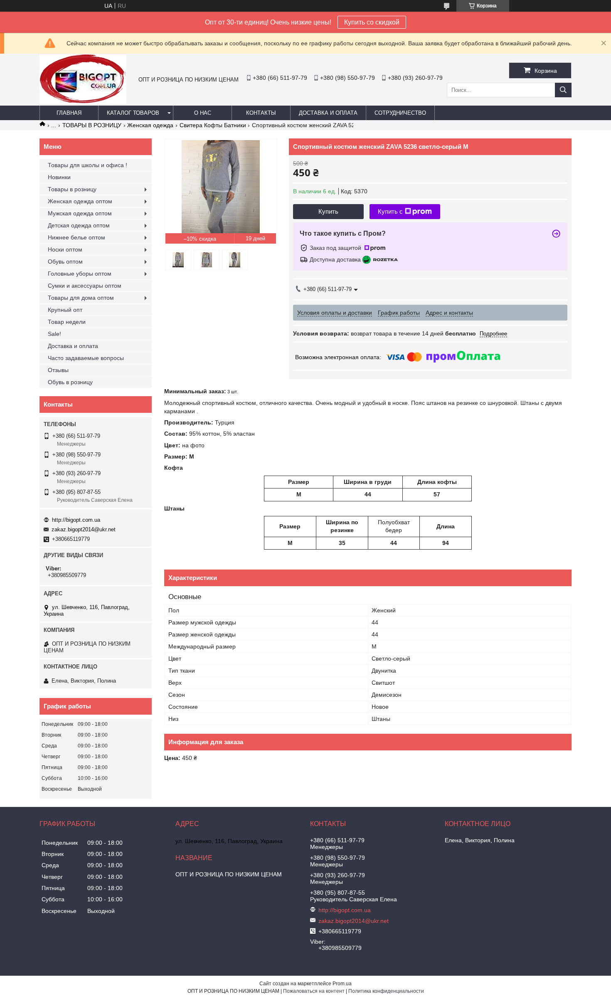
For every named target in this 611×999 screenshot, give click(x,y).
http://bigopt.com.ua (76, 520)
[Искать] (563, 90)
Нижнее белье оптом (76, 237)
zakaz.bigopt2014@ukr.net (84, 529)
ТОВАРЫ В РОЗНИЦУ (91, 125)
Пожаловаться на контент (314, 991)
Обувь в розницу (70, 382)
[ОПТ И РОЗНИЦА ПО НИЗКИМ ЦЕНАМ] (82, 102)
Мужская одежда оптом (80, 213)
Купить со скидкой (371, 22)
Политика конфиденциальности (386, 991)
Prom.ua (342, 984)
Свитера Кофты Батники (213, 125)
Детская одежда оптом (79, 225)
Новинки (59, 177)
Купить (328, 211)
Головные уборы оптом (79, 273)
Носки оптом (65, 249)
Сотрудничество (400, 113)
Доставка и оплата (328, 113)
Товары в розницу (72, 189)
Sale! (54, 334)
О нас (202, 113)
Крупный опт (65, 309)
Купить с (390, 211)
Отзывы (58, 370)
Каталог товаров (133, 113)
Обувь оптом (65, 261)
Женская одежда (150, 125)
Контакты (261, 113)
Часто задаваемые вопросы (86, 358)
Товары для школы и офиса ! (87, 165)
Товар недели (67, 321)
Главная (69, 113)
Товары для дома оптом (81, 297)
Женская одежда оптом (80, 201)
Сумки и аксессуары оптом (84, 285)
